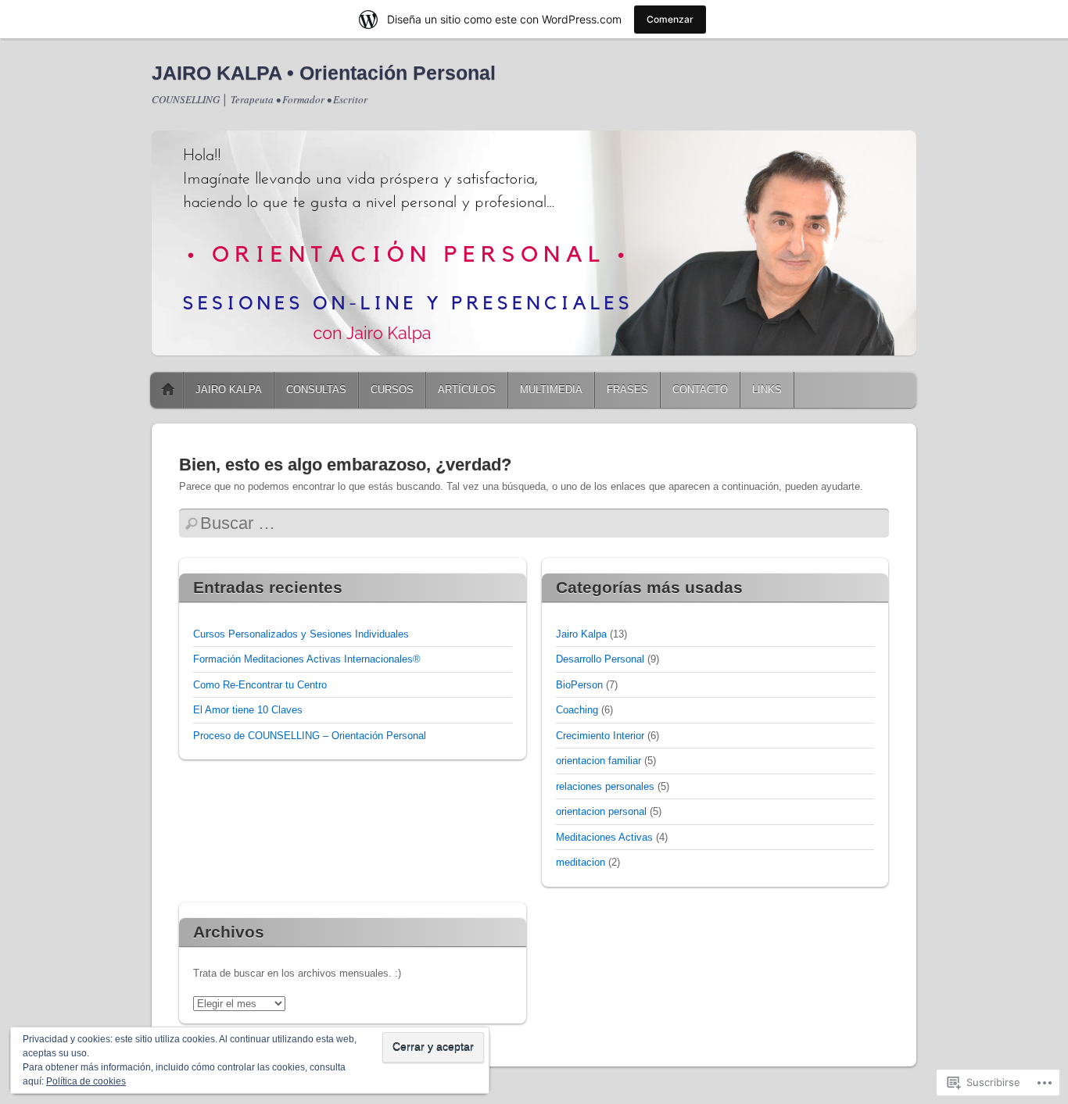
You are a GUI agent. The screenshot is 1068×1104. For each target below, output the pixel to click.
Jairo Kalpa (581, 634)
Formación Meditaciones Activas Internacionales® (307, 659)
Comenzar (670, 19)
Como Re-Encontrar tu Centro (260, 685)
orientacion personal (601, 811)
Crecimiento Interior (600, 735)
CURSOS (392, 389)
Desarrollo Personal (600, 659)
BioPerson (579, 685)
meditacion (580, 862)
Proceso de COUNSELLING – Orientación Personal (309, 735)
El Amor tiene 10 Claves (248, 710)
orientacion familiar (598, 760)
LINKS (767, 389)
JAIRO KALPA (228, 389)
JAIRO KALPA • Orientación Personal (324, 73)
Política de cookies (86, 1081)
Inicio (168, 390)
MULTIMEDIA (551, 389)
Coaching (577, 710)
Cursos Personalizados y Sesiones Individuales (301, 634)
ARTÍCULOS (467, 389)
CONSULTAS (316, 389)
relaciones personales (605, 786)
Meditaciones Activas (604, 837)
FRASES (627, 389)
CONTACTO (700, 389)
